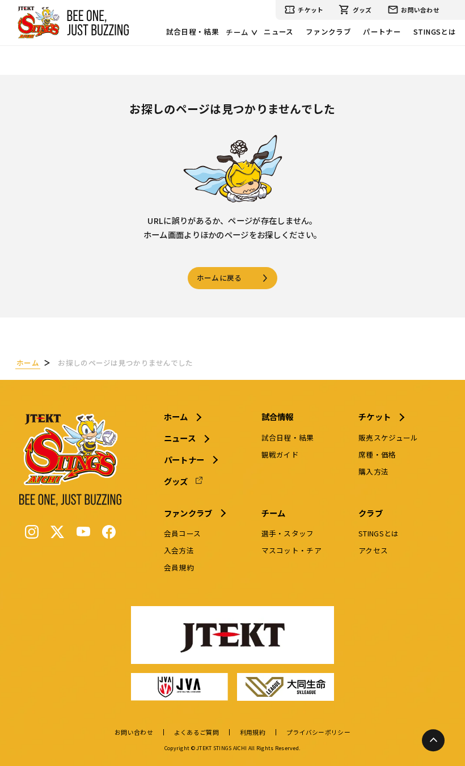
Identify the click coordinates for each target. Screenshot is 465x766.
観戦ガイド (280, 454)
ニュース (278, 31)
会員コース (182, 533)
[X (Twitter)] (57, 532)
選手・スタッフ (287, 533)
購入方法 (373, 471)
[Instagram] (32, 532)
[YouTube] (83, 532)
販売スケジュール (388, 437)
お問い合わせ (420, 9)
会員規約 (179, 567)
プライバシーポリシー (318, 732)
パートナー (381, 31)
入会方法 (179, 550)
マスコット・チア (291, 550)
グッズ (362, 9)
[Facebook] (109, 532)
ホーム (176, 416)
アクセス (373, 550)
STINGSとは (434, 31)
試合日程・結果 (192, 31)
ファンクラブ (328, 31)
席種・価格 (377, 454)
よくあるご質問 (196, 732)
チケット (310, 9)
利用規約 (252, 732)
